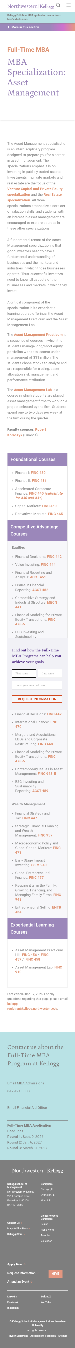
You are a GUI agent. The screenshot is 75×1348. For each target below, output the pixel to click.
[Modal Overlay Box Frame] (37, 674)
